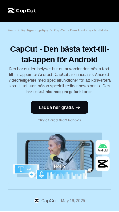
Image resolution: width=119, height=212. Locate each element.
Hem (12, 30)
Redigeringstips (34, 30)
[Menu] (109, 10)
